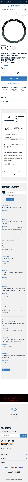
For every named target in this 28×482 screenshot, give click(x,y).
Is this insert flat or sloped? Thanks (12, 207)
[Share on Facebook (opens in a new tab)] (9, 164)
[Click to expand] (4, 21)
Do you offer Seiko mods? (10, 306)
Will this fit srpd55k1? (9, 258)
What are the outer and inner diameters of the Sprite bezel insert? (13, 239)
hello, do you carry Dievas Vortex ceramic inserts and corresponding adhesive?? (13, 340)
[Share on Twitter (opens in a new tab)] (11, 164)
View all (6, 369)
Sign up (23, 435)
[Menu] (2, 5)
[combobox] (12, 9)
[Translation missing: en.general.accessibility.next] (26, 1)
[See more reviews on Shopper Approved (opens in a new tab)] (14, 164)
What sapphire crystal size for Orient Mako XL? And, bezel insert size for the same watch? (13, 289)
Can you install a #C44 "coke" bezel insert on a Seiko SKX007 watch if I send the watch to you (14, 323)
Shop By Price (8, 14)
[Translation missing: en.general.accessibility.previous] (1, 1)
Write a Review (14, 139)
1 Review (12, 62)
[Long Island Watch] (14, 5)
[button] (3, 48)
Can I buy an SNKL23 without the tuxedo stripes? (13, 273)
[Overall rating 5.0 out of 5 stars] (5, 62)
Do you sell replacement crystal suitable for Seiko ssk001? (13, 356)
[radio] (19, 116)
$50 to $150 (15, 14)
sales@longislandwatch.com (12, 448)
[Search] (25, 9)
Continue (10, 199)
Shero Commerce (18, 479)
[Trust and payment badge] (17, 472)
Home (2, 14)
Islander (6, 65)
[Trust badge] (7, 444)
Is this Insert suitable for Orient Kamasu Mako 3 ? (12, 222)
